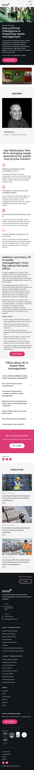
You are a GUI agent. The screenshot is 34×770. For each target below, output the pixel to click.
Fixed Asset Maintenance (8, 665)
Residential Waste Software (9, 642)
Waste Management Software (10, 631)
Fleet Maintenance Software (9, 662)
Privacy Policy (5, 751)
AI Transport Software (8, 673)
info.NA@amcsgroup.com (11, 619)
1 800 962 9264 (9, 616)
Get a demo (17, 446)
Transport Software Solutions (9, 659)
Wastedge (5, 645)
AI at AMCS (5, 691)
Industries (4, 699)
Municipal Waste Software (9, 636)
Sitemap (4, 756)
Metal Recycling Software (8, 633)
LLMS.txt (4, 759)
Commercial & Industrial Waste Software (12, 648)
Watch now (9, 60)
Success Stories (6, 696)
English (30, 1)
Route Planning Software (8, 682)
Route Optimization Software (9, 671)
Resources (5, 702)
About (3, 693)
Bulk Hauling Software (8, 676)
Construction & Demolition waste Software (13, 651)
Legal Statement (6, 754)
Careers (4, 705)
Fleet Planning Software (8, 679)
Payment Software (7, 639)
